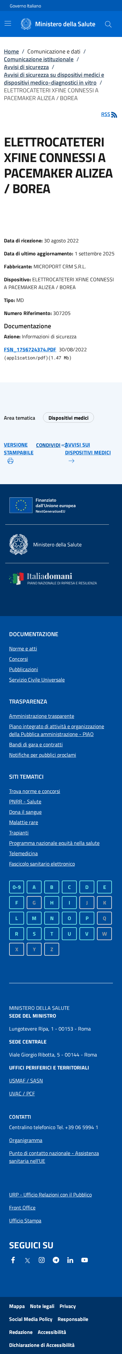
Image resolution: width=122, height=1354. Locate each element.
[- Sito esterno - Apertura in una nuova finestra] (84, 1259)
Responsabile (73, 1319)
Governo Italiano (25, 5)
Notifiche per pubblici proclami (42, 755)
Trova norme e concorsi (34, 791)
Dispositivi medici (68, 418)
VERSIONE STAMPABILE (19, 448)
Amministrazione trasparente (41, 716)
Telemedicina (23, 853)
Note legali (42, 1306)
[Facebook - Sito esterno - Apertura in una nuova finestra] (13, 1259)
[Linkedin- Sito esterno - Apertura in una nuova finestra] (70, 1259)
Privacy (68, 1306)
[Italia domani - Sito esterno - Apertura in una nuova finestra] (57, 578)
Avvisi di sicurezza (26, 67)
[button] (108, 24)
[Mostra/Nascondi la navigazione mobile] (8, 23)
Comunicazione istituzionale (39, 59)
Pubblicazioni (23, 669)
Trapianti (19, 832)
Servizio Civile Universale (37, 679)
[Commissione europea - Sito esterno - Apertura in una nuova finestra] (43, 506)
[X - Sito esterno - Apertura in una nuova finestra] (27, 1260)
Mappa (17, 1306)
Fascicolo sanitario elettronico (42, 864)
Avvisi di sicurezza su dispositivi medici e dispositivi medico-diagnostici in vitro (54, 78)
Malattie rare (23, 822)
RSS (105, 114)
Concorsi (18, 659)
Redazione (21, 1332)
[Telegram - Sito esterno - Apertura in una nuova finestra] (56, 1259)
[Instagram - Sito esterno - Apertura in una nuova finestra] (42, 1259)
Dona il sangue (25, 812)
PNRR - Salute (25, 801)
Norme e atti (23, 648)
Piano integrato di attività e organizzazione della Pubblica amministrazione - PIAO (56, 730)
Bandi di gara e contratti (36, 744)
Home (11, 51)
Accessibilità (52, 1332)
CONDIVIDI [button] (48, 445)
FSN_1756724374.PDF (30, 349)
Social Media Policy (30, 1319)
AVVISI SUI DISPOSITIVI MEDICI (88, 448)
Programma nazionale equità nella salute (54, 843)
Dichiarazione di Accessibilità (42, 1345)
